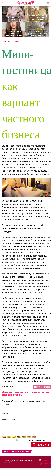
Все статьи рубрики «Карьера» (16, 452)
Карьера (17, 41)
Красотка (6, 41)
